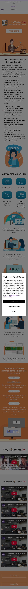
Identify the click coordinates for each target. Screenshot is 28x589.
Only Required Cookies (14, 306)
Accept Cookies (14, 301)
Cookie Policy (14, 295)
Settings (14, 311)
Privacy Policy (8, 296)
